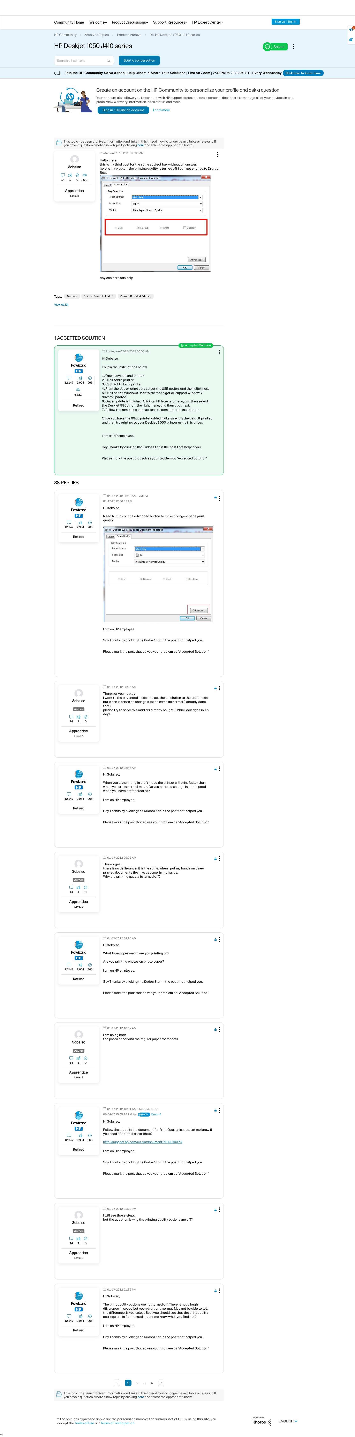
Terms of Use (84, 1423)
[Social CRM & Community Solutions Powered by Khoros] (262, 1421)
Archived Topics (97, 35)
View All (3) (61, 304)
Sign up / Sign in (285, 21)
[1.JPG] (158, 574)
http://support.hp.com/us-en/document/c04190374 (142, 1142)
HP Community (65, 35)
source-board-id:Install (98, 296)
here (140, 145)
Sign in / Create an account (123, 110)
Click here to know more (303, 73)
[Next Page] (161, 1383)
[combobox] (84, 60)
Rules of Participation (117, 1423)
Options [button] (295, 46)
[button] (217, 154)
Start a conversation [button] (139, 60)
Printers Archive (129, 35)
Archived (72, 296)
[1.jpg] (155, 223)
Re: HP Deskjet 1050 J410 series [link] (175, 35)
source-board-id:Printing (135, 296)
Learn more (161, 110)
